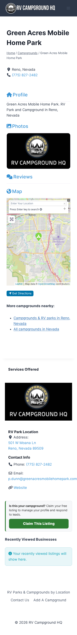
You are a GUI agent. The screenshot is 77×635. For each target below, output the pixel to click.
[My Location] (41, 209)
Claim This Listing (39, 524)
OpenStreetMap (46, 283)
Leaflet (19, 283)
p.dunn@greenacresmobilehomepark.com (42, 479)
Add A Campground (49, 600)
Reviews (22, 177)
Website (20, 488)
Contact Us (20, 600)
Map (17, 191)
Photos (20, 126)
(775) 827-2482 (25, 75)
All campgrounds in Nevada (36, 329)
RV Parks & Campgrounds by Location (38, 592)
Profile (20, 95)
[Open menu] (68, 8)
